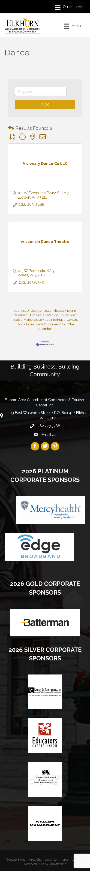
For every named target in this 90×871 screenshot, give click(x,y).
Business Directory (26, 310)
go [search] (47, 104)
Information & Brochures (41, 324)
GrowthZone (57, 864)
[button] (11, 128)
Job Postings (54, 319)
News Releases (53, 310)
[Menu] (68, 7)
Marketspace (33, 319)
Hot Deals (37, 315)
